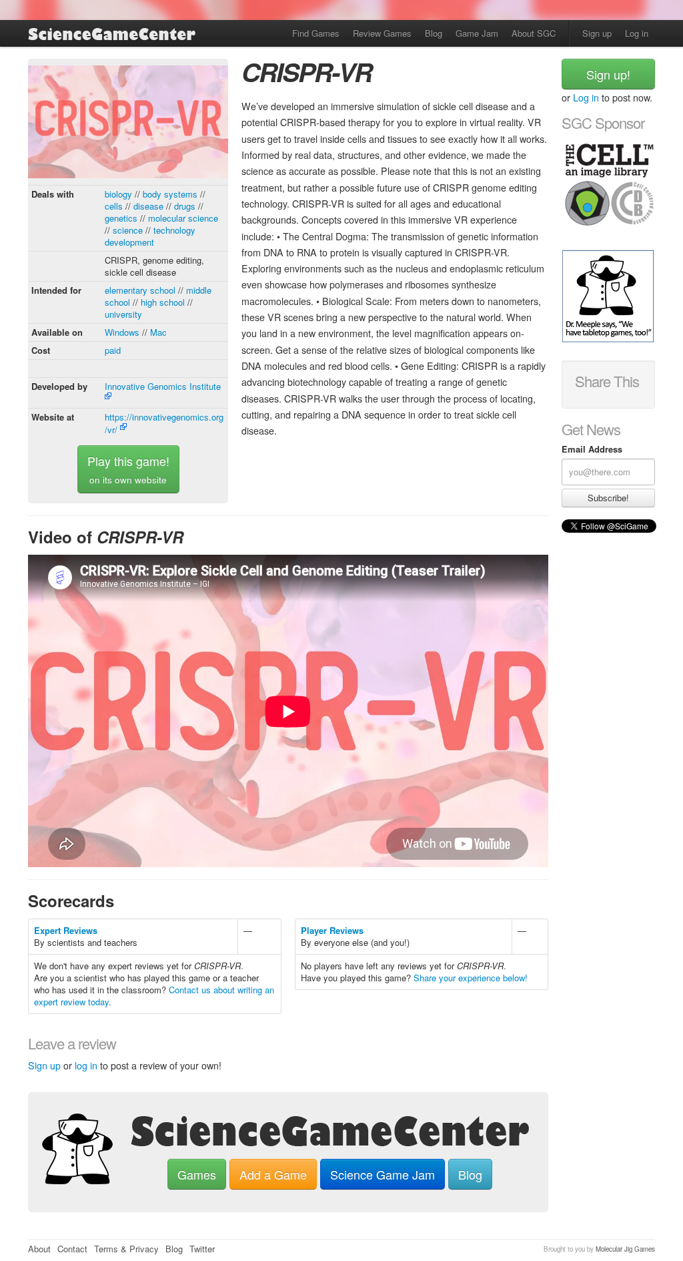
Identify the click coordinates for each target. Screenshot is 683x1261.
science (128, 230)
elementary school (140, 290)
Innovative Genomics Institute (163, 386)
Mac (158, 332)
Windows (122, 332)
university (123, 314)
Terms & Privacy (126, 1248)
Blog (433, 33)
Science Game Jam (382, 1174)
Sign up (597, 33)
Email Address (592, 449)
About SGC (534, 33)
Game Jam (477, 33)
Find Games (315, 33)
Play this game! (128, 469)
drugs (184, 206)
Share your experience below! (471, 977)
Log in (636, 33)
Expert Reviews (65, 930)
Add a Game (273, 1174)
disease (148, 206)
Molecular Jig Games (625, 1249)
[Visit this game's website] (128, 123)
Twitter (202, 1248)
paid (113, 350)
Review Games (382, 33)
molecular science (183, 218)
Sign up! (608, 74)
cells (114, 206)
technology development (150, 236)
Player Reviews (332, 930)
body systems (170, 194)
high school (163, 302)
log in (86, 1065)
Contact (72, 1248)
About (39, 1248)
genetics (121, 218)
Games (196, 1174)
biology (118, 194)
